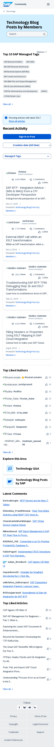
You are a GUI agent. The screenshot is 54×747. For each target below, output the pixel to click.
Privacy (13, 716)
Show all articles (17, 121)
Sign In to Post (27, 136)
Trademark (13, 732)
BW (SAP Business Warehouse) (16, 67)
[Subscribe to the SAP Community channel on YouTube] (30, 707)
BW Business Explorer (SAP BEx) (16, 72)
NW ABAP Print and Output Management (20, 81)
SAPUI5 (44, 91)
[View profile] (11, 173)
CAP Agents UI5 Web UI (15, 610)
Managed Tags (13, 156)
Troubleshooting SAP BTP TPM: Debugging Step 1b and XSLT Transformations (26, 286)
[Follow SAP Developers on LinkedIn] (35, 707)
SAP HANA (30, 62)
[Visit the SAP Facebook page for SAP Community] (19, 707)
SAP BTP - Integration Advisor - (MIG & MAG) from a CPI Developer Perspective (26, 191)
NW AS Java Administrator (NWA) (17, 86)
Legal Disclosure (40, 724)
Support (40, 732)
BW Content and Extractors (15, 77)
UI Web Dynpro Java (12, 96)
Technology (10, 11)
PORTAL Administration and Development (20, 91)
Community (20, 4)
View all (7, 104)
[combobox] (27, 34)
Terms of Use (41, 716)
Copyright (13, 724)
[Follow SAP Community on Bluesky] (24, 707)
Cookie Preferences (13, 740)
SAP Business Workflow (13, 62)
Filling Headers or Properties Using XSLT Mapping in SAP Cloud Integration (24, 335)
